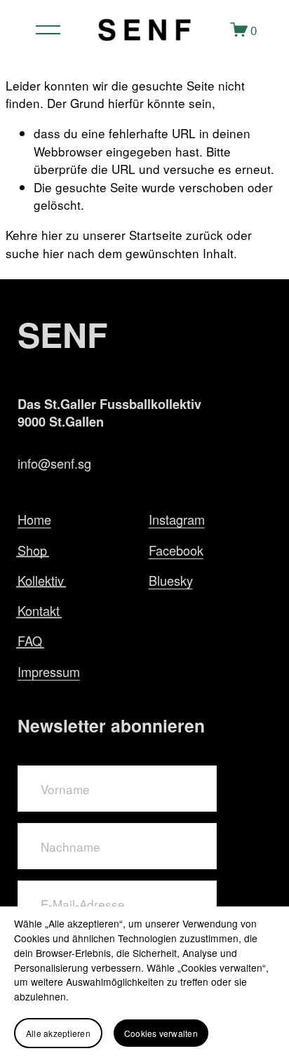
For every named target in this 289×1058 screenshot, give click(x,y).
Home (34, 519)
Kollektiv (41, 580)
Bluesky (171, 580)
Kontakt (39, 610)
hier (51, 234)
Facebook (176, 550)
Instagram (177, 519)
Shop (32, 550)
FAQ (30, 640)
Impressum (49, 671)
